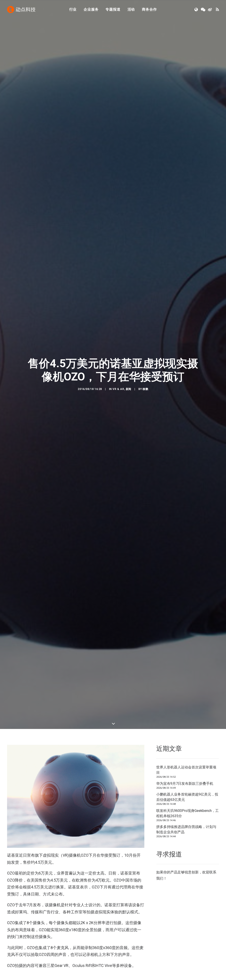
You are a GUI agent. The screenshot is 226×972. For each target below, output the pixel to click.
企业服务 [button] (91, 9)
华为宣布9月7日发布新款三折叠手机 (184, 783)
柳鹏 (145, 389)
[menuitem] (73, 9)
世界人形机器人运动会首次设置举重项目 (186, 770)
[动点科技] (21, 9)
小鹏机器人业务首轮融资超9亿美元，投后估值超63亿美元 (187, 797)
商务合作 (149, 9)
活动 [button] (131, 9)
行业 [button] (73, 9)
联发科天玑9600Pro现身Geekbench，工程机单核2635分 (187, 813)
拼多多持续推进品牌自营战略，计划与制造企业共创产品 (186, 829)
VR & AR (118, 389)
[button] (196, 9)
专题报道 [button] (112, 9)
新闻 (128, 389)
